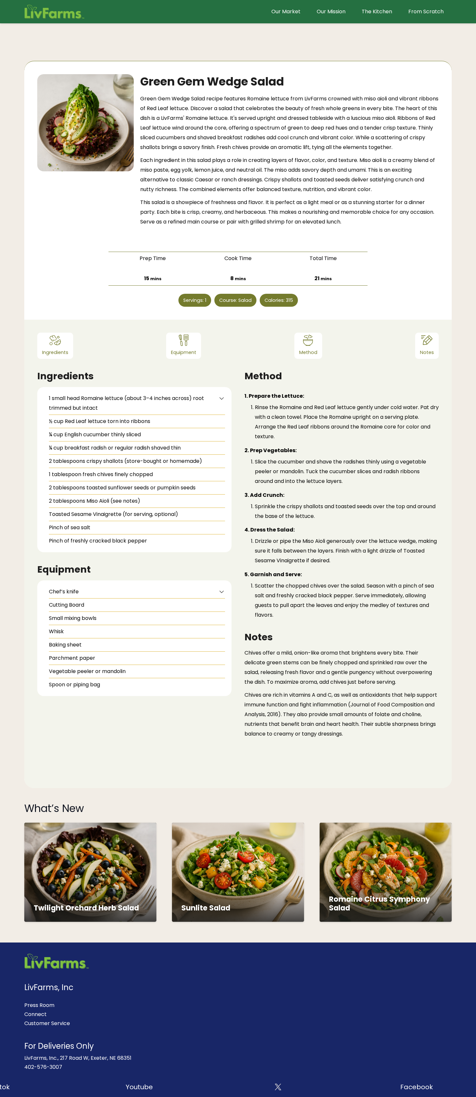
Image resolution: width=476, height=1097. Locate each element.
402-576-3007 (43, 1067)
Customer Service (47, 1023)
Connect (35, 1014)
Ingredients (55, 352)
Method (308, 352)
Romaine (197, 118)
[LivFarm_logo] (54, 11)
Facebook (392, 1086)
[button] (221, 398)
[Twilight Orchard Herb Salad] (90, 827)
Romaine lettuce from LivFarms (287, 98)
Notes (427, 352)
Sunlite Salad (205, 908)
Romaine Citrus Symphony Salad (379, 903)
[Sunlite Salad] (238, 827)
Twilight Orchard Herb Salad (86, 908)
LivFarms (172, 118)
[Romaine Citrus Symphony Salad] (386, 827)
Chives (252, 653)
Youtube (114, 1086)
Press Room (39, 1005)
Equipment (183, 352)
